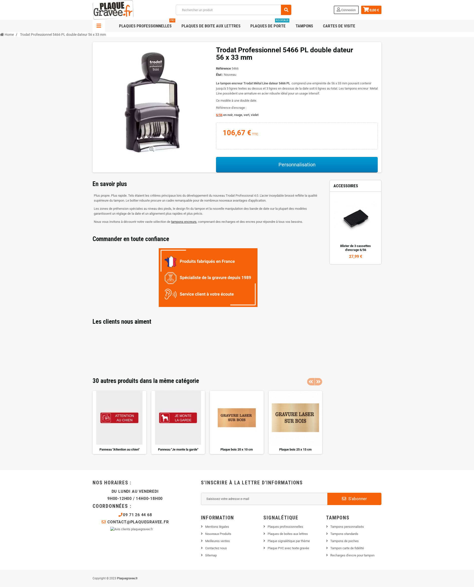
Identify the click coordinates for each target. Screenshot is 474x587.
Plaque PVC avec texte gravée (288, 548)
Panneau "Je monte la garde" (178, 449)
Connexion (348, 10)
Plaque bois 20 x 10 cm (236, 449)
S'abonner (357, 498)
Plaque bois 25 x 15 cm (295, 449)
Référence (223, 68)
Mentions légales (217, 527)
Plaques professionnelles (147, 24)
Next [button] (318, 381)
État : (219, 74)
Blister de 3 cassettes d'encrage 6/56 (355, 248)
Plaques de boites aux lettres (288, 534)
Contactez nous (216, 548)
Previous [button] (311, 381)
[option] (119, 422)
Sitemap (211, 555)
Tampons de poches (344, 541)
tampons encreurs (184, 222)
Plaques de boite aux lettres (210, 25)
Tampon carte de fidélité (347, 548)
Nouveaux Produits (218, 534)
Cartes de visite (339, 25)
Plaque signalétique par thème (289, 541)
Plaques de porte (269, 24)
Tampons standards (344, 534)
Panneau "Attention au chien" (119, 449)
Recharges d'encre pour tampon (352, 555)
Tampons (304, 25)
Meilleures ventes (217, 541)
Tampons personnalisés (347, 527)
